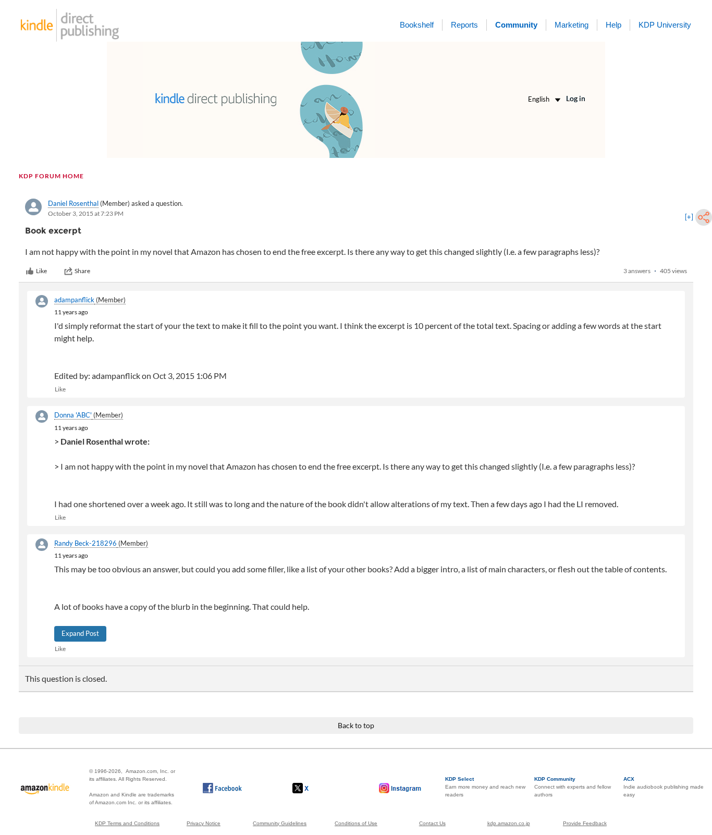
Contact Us (432, 823)
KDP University (665, 24)
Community (516, 24)
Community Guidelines (279, 823)
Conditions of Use (356, 823)
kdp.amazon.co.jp (508, 823)
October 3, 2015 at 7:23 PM (86, 213)
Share (82, 271)
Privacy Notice (203, 823)
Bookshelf (417, 24)
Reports (464, 24)
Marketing (571, 24)
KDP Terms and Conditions (127, 823)
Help (613, 24)
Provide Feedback (585, 823)
